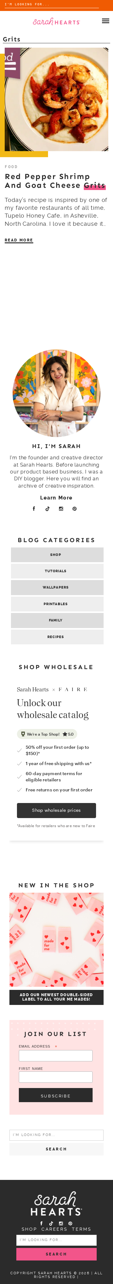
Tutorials (56, 571)
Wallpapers (56, 587)
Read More (19, 240)
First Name (31, 1068)
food (11, 166)
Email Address (38, 1046)
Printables (56, 604)
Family (55, 620)
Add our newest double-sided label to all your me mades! (56, 997)
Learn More (56, 498)
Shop (55, 555)
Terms (81, 1229)
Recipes (55, 637)
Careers (54, 1229)
